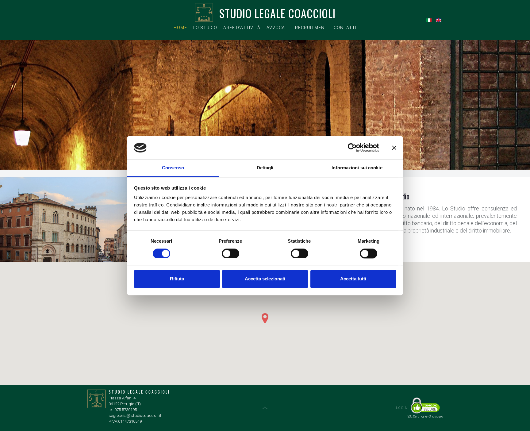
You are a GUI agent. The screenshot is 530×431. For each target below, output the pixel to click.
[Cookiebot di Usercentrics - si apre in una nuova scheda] (352, 147)
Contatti (345, 27)
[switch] (230, 253)
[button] (265, 318)
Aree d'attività (241, 27)
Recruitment (311, 27)
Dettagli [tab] (265, 168)
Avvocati (278, 27)
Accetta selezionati (265, 279)
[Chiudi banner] (394, 147)
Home (180, 27)
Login (402, 408)
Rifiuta (177, 279)
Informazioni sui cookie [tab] (357, 168)
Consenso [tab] (173, 168)
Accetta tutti (353, 279)
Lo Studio (205, 27)
